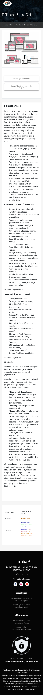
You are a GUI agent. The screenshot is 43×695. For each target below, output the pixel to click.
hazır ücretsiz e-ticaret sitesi (26, 536)
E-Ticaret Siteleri (26, 518)
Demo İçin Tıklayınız (21, 78)
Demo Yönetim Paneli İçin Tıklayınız (21, 87)
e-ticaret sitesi (25, 522)
